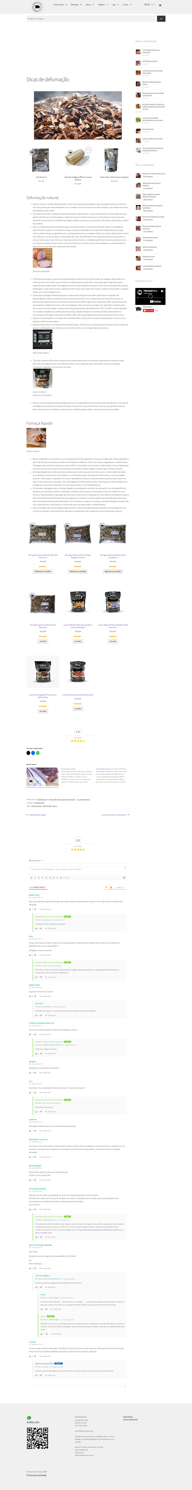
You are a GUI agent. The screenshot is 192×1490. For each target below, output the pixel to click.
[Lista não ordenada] (50, 877)
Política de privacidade (36, 1475)
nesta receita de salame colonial (71, 970)
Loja (114, 5)
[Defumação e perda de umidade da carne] (43, 777)
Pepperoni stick (148, 129)
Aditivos (101, 5)
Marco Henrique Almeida (51, 1279)
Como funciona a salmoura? (113, 814)
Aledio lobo (47, 1007)
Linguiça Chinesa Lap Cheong (152, 138)
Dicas (88, 5)
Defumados (40, 803)
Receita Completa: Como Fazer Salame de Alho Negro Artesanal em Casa (153, 106)
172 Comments (148, 231)
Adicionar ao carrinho (43, 571)
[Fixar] (42, 877)
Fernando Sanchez (49, 1220)
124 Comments (148, 250)
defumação (47, 806)
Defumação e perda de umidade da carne (43, 787)
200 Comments (148, 211)
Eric (44, 1103)
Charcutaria (59, 5)
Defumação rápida (37, 814)
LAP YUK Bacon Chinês (150, 61)
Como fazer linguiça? (149, 247)
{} (64, 877)
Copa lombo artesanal (150, 237)
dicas (55, 806)
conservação (36, 806)
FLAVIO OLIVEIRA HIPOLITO (52, 1045)
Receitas (74, 5)
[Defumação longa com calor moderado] (113, 775)
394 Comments (148, 176)
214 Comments (148, 188)
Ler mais (43, 641)
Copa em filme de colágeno (152, 266)
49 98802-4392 (33, 1422)
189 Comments (148, 219)
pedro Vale (46, 920)
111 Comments (148, 269)
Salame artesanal (148, 256)
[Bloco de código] (57, 877)
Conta (125, 5)
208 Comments (148, 199)
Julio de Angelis (54, 1298)
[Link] (61, 877)
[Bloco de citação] (53, 877)
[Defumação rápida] (78, 775)
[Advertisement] (78, 57)
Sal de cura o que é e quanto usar (153, 173)
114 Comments (148, 259)
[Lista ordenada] (46, 877)
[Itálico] (35, 877)
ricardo (45, 1367)
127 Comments (148, 240)
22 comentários (83, 799)
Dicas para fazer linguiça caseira (153, 217)
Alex (44, 966)
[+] (67, 877)
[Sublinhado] (39, 877)
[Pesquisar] (161, 19)
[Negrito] (31, 877)
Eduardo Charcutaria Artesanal (62, 799)
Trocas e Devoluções (130, 1419)
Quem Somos (128, 1417)
